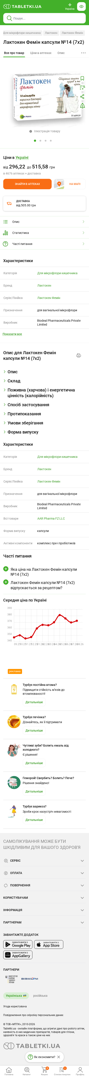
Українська (14, 995)
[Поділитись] (82, 96)
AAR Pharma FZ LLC (51, 518)
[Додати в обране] (82, 78)
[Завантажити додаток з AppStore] (48, 944)
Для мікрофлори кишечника (22, 32)
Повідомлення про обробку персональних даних (33, 1015)
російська (40, 995)
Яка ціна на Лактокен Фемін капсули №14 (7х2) (44, 572)
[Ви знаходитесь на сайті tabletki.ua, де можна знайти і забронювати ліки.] (22, 6)
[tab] (14, 53)
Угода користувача (15, 1006)
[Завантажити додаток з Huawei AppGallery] (17, 955)
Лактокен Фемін (72, 32)
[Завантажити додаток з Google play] (17, 944)
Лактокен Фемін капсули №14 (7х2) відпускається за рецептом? (43, 585)
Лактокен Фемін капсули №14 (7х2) (43, 42)
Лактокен (51, 32)
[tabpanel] (44, 373)
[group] (44, 165)
